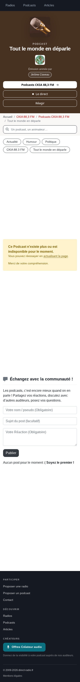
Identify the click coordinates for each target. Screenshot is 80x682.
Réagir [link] (40, 103)
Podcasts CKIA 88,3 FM (37, 85)
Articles (49, 5)
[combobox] (40, 129)
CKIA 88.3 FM (16, 149)
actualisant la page (55, 256)
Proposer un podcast (16, 593)
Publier (11, 453)
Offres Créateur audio (27, 646)
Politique (50, 141)
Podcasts (29, 5)
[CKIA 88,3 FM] (40, 60)
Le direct (42, 94)
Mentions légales (12, 675)
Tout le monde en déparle (49, 149)
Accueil (7, 116)
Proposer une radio (15, 586)
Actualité (12, 141)
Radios (10, 5)
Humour (31, 141)
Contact (8, 599)
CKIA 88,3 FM (25, 116)
